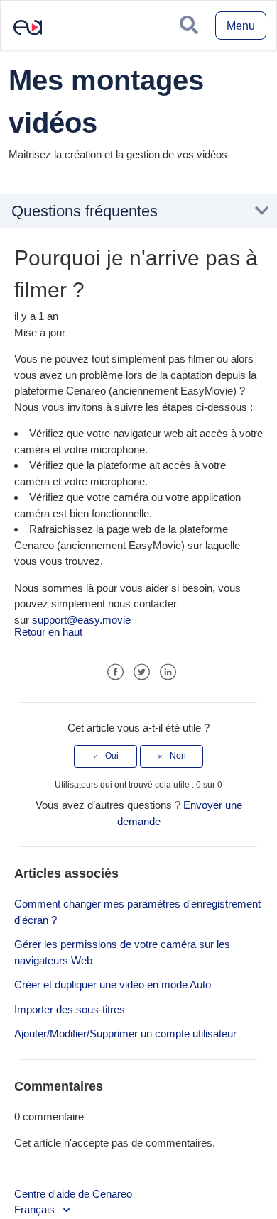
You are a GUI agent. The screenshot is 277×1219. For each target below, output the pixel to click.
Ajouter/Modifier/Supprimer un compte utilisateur (125, 1033)
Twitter (142, 672)
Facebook (115, 672)
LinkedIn (168, 672)
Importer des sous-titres (69, 1009)
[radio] (105, 756)
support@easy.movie (81, 620)
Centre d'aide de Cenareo (73, 1194)
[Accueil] (22, 38)
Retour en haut (48, 632)
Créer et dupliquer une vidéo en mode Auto (112, 984)
